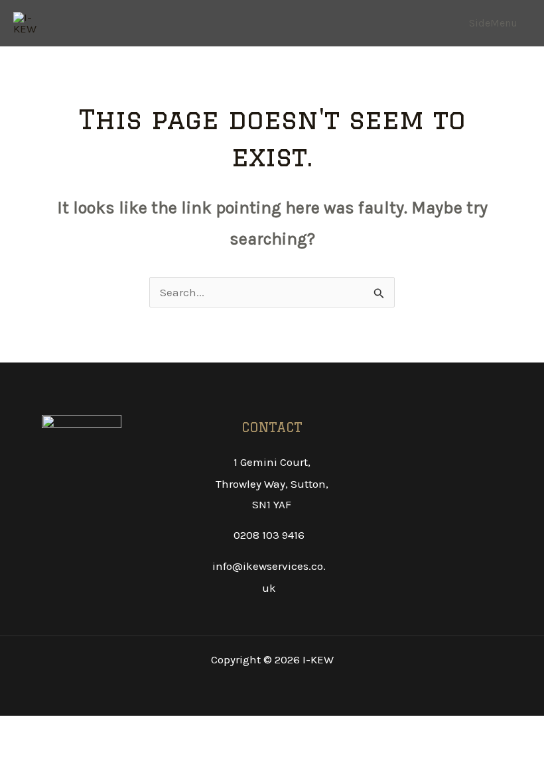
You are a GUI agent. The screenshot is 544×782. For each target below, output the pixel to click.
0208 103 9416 (269, 534)
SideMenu (493, 23)
